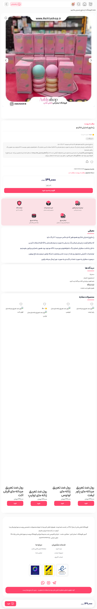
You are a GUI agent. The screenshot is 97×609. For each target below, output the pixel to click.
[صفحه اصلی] (84, 4)
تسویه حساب (58, 553)
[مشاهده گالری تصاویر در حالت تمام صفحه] (6, 18)
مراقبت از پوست (89, 124)
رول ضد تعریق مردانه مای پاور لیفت (85, 491)
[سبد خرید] (90, 4)
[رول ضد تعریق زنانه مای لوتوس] (60, 395)
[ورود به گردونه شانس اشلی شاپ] (73, 4)
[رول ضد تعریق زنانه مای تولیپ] (37, 399)
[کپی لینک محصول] (87, 162)
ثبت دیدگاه (90, 284)
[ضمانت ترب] (35, 570)
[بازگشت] (6, 4)
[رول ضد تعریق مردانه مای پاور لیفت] (84, 395)
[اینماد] (62, 570)
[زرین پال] (48, 570)
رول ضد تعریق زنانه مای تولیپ (37, 493)
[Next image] (91, 60)
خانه (94, 10)
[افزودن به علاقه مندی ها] (91, 162)
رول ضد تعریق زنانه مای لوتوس (62, 491)
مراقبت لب (71, 173)
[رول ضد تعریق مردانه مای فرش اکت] (13, 395)
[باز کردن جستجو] (78, 4)
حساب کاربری (59, 557)
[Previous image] (6, 60)
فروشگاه (89, 10)
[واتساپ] (43, 583)
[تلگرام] (54, 583)
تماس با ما (38, 553)
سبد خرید (59, 548)
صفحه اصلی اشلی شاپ (38, 548)
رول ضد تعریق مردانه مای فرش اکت (13, 491)
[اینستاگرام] (48, 583)
